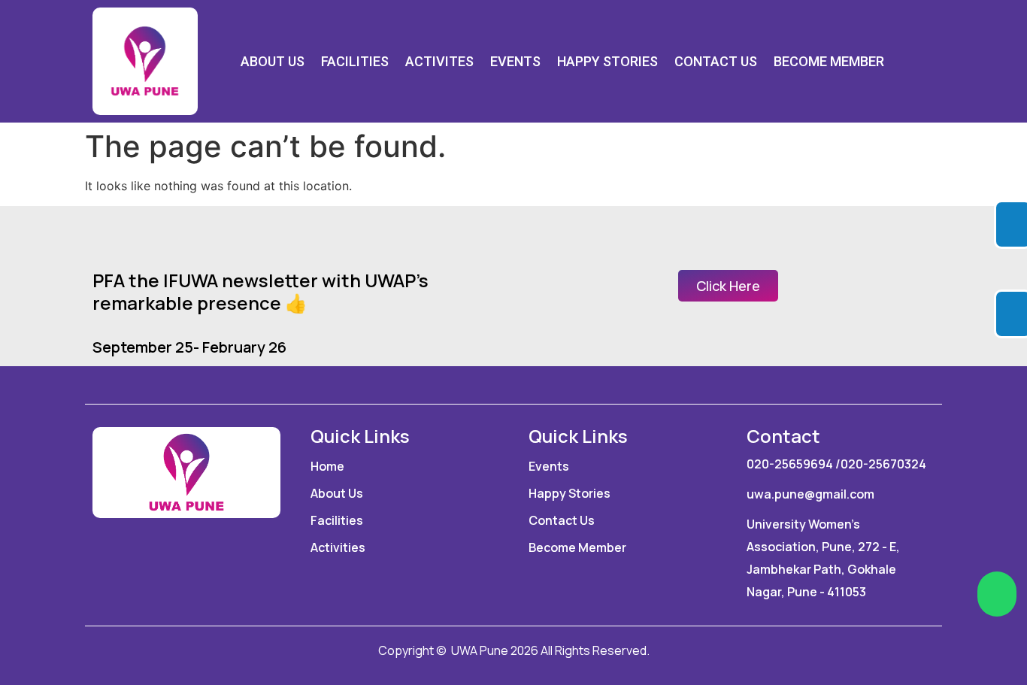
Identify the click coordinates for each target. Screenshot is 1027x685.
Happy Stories (607, 61)
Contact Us (715, 61)
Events (515, 61)
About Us (272, 61)
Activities (338, 547)
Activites (439, 61)
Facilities (355, 61)
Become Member (829, 61)
